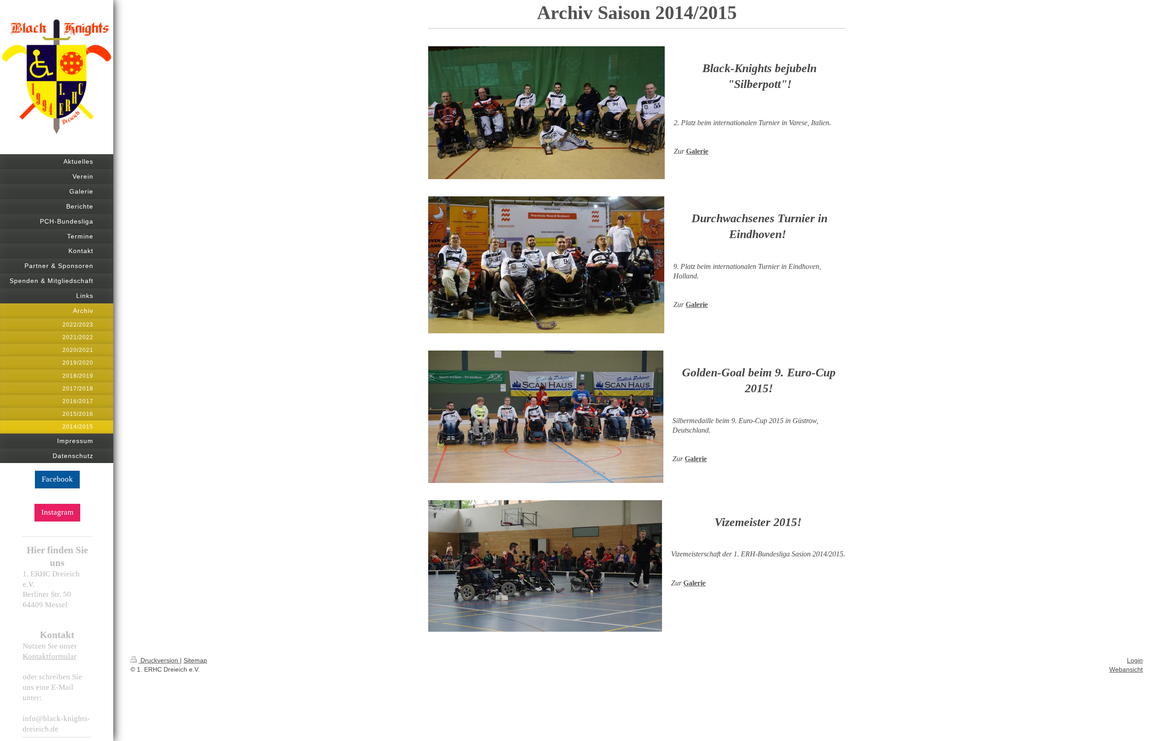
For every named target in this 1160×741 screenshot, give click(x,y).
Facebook (57, 479)
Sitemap (195, 660)
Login (1135, 660)
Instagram (57, 512)
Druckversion (159, 660)
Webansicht (1126, 669)
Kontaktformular (50, 656)
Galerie (697, 151)
